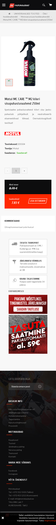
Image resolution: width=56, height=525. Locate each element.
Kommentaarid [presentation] (12, 221)
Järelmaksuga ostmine (18, 412)
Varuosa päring (15, 450)
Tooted (11, 443)
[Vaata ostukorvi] (50, 4)
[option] (28, 63)
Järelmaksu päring (16, 446)
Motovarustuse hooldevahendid (35, 16)
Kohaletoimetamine (17, 416)
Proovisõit (13, 426)
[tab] (12, 221)
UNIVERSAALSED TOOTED (26, 13)
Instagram (13, 474)
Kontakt (12, 456)
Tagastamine (14, 419)
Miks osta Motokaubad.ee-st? (21, 409)
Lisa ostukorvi (38, 201)
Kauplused (13, 440)
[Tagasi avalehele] (10, 13)
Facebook (12, 470)
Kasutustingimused (17, 422)
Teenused (13, 453)
